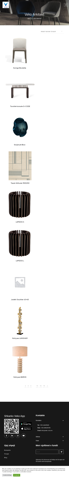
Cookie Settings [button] (7, 475)
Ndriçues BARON (19, 377)
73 (37, 386)
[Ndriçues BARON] (19, 359)
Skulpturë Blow (19, 145)
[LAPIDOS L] (19, 243)
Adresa (38, 436)
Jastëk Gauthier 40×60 (20, 300)
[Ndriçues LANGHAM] (19, 320)
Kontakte (38, 420)
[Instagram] (18, 435)
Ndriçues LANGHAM (20, 338)
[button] (50, 421)
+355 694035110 (45, 428)
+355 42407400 (44, 425)
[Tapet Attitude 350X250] (20, 165)
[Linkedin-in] (12, 435)
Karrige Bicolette (19, 68)
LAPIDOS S (20, 222)
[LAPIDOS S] (19, 204)
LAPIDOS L (20, 261)
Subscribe (61, 452)
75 (44, 386)
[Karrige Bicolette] (19, 50)
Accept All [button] (16, 475)
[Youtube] (23, 435)
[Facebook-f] (6, 435)
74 (40, 386)
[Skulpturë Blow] (19, 127)
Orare (37, 440)
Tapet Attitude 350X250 (20, 183)
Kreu (29, 18)
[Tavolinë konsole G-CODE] (20, 89)
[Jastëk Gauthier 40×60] (19, 282)
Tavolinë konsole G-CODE (20, 106)
